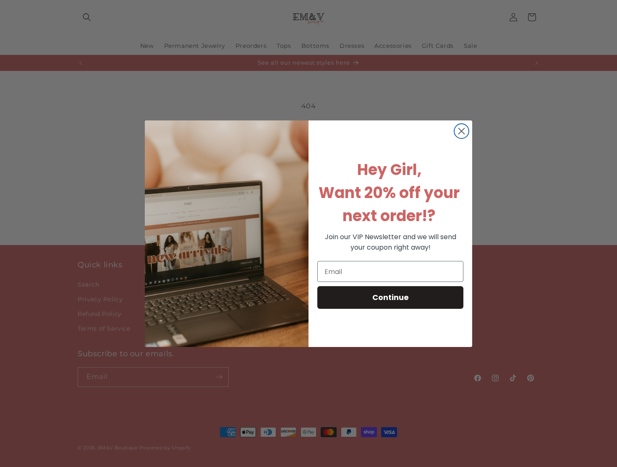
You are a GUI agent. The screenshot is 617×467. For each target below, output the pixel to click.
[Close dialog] (461, 131)
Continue (390, 297)
